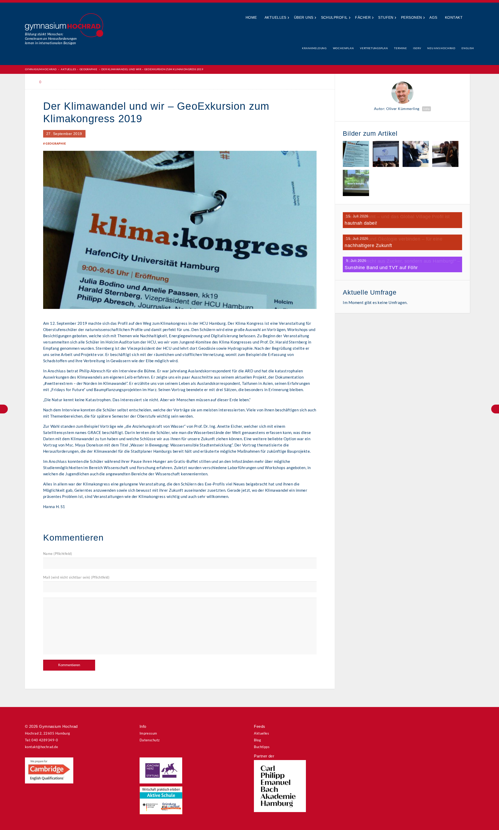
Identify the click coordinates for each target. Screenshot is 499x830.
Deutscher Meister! (495, 409)
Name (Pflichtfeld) (57, 554)
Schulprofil (334, 17)
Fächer (363, 17)
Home (251, 17)
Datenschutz (150, 740)
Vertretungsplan (374, 48)
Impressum (148, 733)
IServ (417, 48)
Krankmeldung (314, 48)
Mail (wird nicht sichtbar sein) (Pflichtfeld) (76, 577)
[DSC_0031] (386, 155)
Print (54, 82)
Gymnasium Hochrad (41, 69)
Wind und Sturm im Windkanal (4, 409)
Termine (400, 48)
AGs (433, 17)
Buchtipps (262, 747)
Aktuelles (275, 17)
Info (426, 109)
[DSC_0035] (356, 184)
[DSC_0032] (416, 155)
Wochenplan (343, 48)
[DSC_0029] (356, 155)
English (468, 48)
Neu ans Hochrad (441, 48)
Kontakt (454, 17)
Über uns (303, 17)
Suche (470, 18)
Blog (257, 740)
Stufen (385, 17)
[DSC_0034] (445, 155)
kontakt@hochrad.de (41, 747)
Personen (411, 17)
